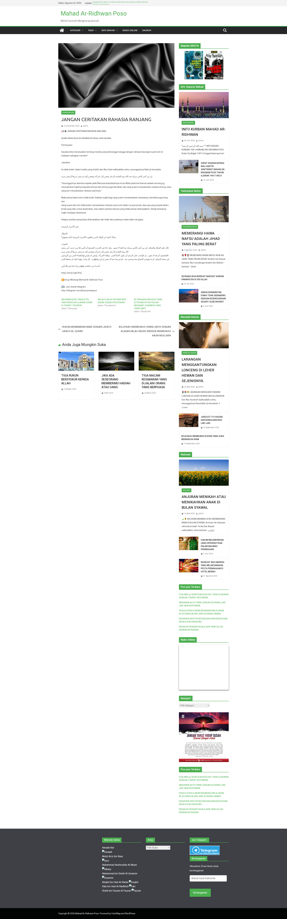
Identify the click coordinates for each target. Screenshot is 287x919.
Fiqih (91, 30)
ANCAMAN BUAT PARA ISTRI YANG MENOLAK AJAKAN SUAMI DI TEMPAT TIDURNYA (76, 302)
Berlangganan (200, 892)
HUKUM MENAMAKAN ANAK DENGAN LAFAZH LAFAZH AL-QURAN (86, 329)
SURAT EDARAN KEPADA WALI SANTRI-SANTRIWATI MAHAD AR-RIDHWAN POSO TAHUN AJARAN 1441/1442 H (213, 169)
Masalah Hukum (189, 353)
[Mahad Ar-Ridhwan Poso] (61, 30)
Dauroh (146, 30)
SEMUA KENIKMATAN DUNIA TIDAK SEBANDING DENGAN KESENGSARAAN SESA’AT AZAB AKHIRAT (213, 297)
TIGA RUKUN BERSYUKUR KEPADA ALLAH (75, 379)
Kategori (75, 30)
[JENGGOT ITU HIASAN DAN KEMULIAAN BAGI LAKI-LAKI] (188, 422)
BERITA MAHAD (188, 123)
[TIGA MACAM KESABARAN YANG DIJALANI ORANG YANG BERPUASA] (156, 353)
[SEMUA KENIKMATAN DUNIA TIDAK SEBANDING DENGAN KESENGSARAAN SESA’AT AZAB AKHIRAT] (188, 299)
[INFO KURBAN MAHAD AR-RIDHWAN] (204, 105)
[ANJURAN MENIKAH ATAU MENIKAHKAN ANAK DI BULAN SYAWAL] (204, 473)
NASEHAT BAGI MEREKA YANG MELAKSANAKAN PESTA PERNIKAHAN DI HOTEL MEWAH (212, 567)
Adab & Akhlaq (68, 112)
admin (85, 126)
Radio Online (130, 30)
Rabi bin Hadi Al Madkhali (115, 886)
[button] (81, 30)
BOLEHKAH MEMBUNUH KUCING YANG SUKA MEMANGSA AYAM (202, 437)
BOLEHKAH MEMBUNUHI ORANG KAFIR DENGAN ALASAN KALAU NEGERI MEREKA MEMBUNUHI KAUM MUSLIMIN (145, 331)
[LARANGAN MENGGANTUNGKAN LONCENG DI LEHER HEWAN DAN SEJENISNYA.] (204, 335)
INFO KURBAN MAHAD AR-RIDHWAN (204, 132)
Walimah (186, 490)
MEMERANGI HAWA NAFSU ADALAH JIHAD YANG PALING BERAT (201, 238)
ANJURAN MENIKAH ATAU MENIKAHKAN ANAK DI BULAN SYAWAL (204, 502)
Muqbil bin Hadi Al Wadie (115, 882)
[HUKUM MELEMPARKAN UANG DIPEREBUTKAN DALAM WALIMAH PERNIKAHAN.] (188, 547)
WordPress (130, 913)
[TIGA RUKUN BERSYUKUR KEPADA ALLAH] (76, 353)
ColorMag (115, 913)
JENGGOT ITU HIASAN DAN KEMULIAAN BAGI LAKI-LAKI (212, 420)
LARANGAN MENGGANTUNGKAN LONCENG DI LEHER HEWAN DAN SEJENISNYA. (199, 370)
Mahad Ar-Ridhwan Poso (94, 13)
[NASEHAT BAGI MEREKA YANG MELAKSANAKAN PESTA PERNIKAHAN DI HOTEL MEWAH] (188, 569)
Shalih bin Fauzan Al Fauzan (117, 890)
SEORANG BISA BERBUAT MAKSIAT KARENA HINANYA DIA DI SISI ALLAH (202, 278)
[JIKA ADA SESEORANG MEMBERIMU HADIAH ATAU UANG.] (116, 353)
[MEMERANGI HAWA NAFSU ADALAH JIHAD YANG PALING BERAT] (204, 209)
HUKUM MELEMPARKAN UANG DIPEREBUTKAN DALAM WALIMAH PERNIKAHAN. (212, 545)
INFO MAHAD (108, 30)
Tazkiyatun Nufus (190, 227)
